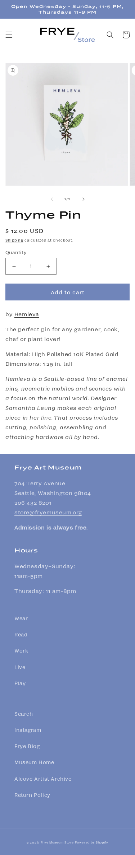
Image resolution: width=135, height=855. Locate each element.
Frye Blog (27, 746)
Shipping (14, 240)
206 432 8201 (32, 502)
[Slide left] (52, 199)
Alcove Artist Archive (43, 778)
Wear (21, 618)
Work (21, 650)
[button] (9, 35)
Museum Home (34, 762)
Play (20, 683)
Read (20, 634)
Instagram (27, 730)
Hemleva (26, 314)
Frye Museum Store (57, 842)
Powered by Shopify (91, 842)
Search (23, 713)
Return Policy (32, 795)
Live (19, 667)
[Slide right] (83, 199)
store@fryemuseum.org (48, 512)
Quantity (15, 252)
